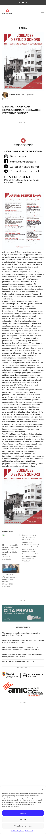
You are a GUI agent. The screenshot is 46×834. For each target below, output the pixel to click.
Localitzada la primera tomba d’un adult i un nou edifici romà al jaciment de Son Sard (23, 641)
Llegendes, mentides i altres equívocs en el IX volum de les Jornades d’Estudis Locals (10, 549)
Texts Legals (29, 831)
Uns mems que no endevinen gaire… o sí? (18, 662)
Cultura (7, 99)
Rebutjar (23, 819)
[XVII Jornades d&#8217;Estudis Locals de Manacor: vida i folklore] (11, 568)
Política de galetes (17, 831)
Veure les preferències (23, 826)
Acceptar (23, 813)
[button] (42, 789)
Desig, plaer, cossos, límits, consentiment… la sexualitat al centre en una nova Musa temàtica (20, 648)
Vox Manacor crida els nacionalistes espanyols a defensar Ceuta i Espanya (21, 634)
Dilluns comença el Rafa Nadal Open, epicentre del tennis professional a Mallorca (22, 656)
